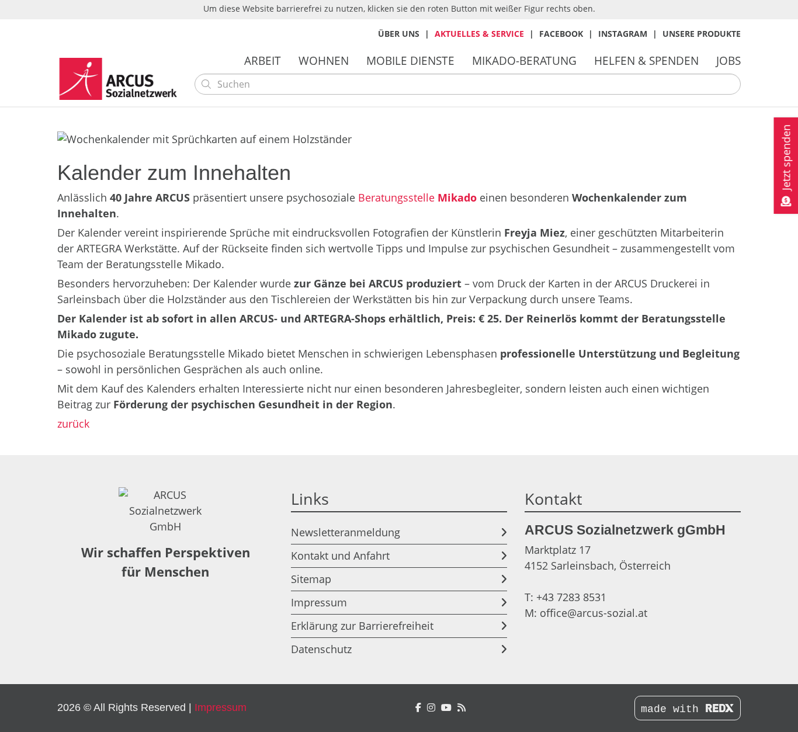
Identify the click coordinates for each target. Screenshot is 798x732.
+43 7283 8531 (571, 597)
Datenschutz (321, 649)
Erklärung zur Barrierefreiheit (362, 626)
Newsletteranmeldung (345, 532)
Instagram (622, 33)
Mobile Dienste (410, 60)
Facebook (561, 33)
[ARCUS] (461, 708)
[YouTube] (446, 708)
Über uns (398, 33)
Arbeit (262, 60)
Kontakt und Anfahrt (340, 556)
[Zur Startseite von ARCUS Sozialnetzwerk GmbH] (121, 79)
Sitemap (311, 579)
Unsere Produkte (701, 33)
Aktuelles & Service (479, 33)
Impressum (319, 602)
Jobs (728, 60)
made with (673, 709)
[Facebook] (418, 708)
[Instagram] (431, 708)
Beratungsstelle (417, 197)
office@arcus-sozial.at (593, 613)
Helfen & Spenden (646, 60)
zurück (73, 424)
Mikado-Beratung (524, 60)
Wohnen (324, 60)
